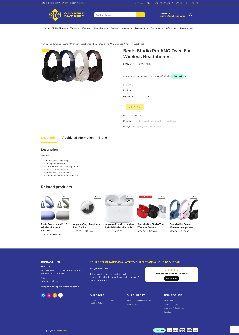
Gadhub (63, 330)
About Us (93, 300)
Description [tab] (49, 137)
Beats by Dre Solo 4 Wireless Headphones (181, 226)
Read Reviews (171, 278)
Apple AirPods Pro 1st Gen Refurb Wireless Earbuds (119, 226)
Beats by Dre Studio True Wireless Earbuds (150, 226)
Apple (139, 126)
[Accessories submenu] (147, 28)
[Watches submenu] (91, 28)
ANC (133, 126)
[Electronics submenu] (162, 28)
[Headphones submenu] (107, 28)
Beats (65, 44)
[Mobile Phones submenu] (67, 28)
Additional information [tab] (78, 137)
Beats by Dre (129, 85)
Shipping (167, 312)
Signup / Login (108, 300)
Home (44, 44)
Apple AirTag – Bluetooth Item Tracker (86, 226)
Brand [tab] (103, 137)
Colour (126, 96)
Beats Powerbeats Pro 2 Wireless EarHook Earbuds (54, 227)
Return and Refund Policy (174, 308)
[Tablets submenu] (78, 28)
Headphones (55, 44)
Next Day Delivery (97, 303)
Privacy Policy (169, 300)
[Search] (140, 14)
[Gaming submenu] (119, 28)
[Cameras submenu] (131, 28)
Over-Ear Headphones (80, 44)
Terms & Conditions (171, 304)
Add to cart (135, 107)
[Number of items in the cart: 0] (195, 14)
